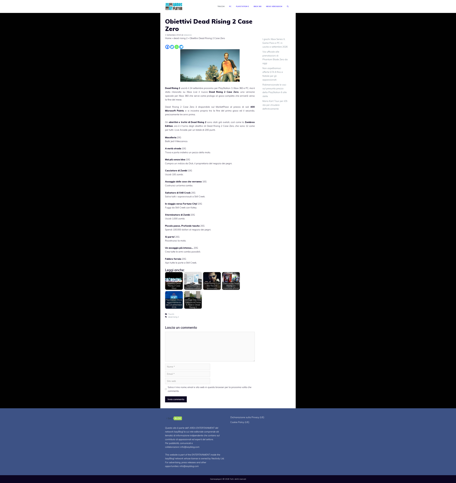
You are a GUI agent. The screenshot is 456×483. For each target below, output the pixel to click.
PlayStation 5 (242, 6)
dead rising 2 (180, 38)
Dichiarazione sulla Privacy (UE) (247, 417)
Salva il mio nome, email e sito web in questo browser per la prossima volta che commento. (209, 389)
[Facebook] (167, 47)
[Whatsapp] (177, 47)
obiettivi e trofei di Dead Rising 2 (187, 122)
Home (168, 38)
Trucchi (220, 6)
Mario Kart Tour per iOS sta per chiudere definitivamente (274, 105)
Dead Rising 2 (172, 88)
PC (230, 6)
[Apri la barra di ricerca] (288, 6)
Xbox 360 (257, 6)
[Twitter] (172, 47)
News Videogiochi (274, 6)
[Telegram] (181, 47)
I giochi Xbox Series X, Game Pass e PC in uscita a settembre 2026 (275, 43)
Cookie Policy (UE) (239, 422)
